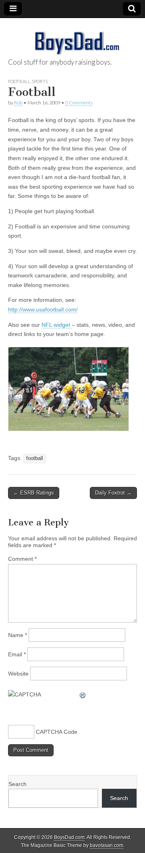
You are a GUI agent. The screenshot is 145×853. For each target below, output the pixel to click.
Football (19, 81)
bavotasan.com (106, 845)
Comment (22, 559)
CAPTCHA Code (56, 732)
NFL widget (56, 325)
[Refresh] (83, 694)
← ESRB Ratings (33, 493)
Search (17, 784)
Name (17, 635)
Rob (18, 103)
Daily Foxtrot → (113, 493)
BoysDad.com (69, 837)
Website (18, 673)
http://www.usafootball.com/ (43, 309)
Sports (40, 81)
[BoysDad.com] (72, 38)
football (34, 458)
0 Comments (79, 103)
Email (17, 654)
